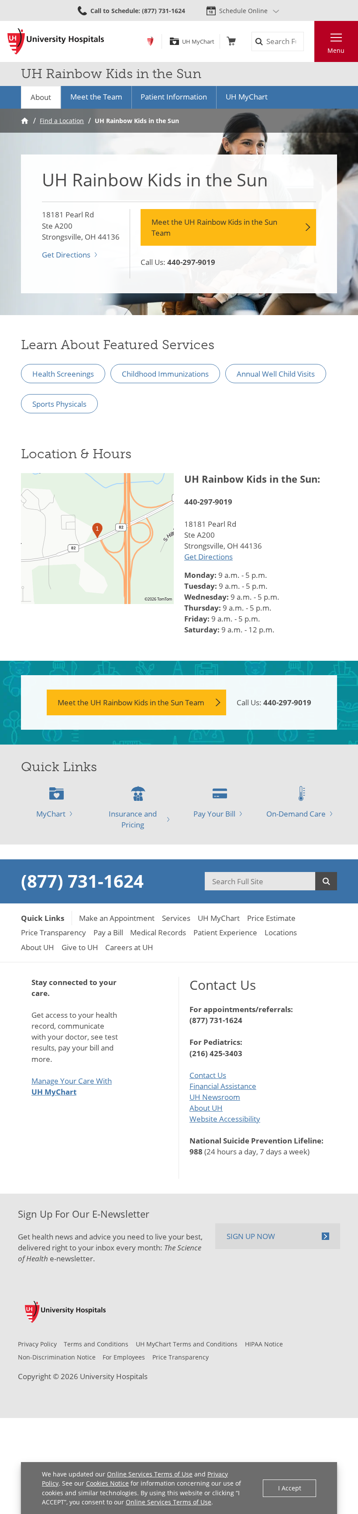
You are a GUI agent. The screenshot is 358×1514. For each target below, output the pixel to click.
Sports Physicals (59, 404)
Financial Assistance (222, 1086)
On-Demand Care (296, 814)
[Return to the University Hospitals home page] (55, 41)
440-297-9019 (191, 262)
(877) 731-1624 (82, 881)
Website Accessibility (224, 1119)
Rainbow (150, 41)
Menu (335, 50)
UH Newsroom (214, 1097)
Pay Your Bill (214, 814)
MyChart (50, 814)
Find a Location (62, 121)
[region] (97, 538)
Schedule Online (243, 11)
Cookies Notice (107, 1483)
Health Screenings (63, 374)
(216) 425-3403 (215, 1053)
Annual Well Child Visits (276, 374)
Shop (231, 41)
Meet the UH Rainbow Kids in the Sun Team (214, 227)
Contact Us (207, 1075)
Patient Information (174, 97)
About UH (206, 1108)
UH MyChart (198, 41)
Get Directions (66, 255)
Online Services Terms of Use (150, 1474)
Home (24, 120)
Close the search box (309, 41)
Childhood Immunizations (165, 374)
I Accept (289, 1488)
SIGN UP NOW (251, 1236)
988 (196, 1152)
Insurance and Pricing (133, 819)
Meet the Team (96, 97)
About (41, 97)
